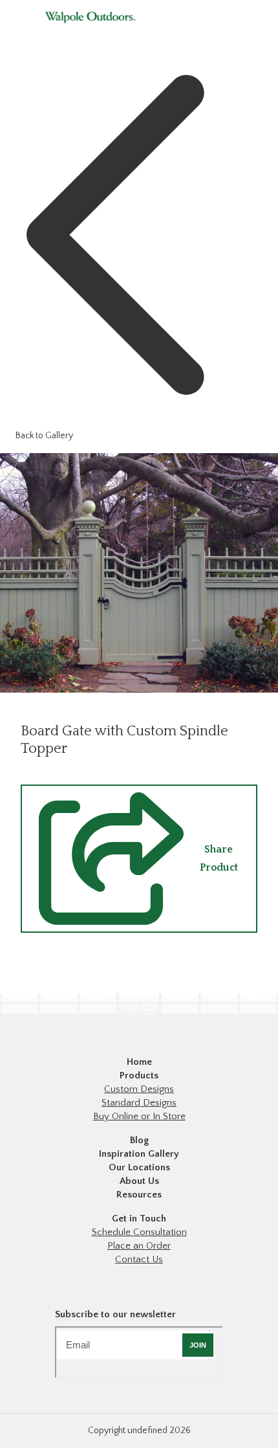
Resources (139, 1194)
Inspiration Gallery (139, 1153)
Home (139, 1061)
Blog (139, 1140)
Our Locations (139, 1167)
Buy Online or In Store (139, 1116)
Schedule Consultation (139, 1232)
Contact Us (139, 1259)
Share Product (219, 858)
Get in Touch (139, 1218)
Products (139, 1075)
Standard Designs (139, 1102)
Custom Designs (139, 1089)
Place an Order (139, 1245)
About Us (139, 1180)
